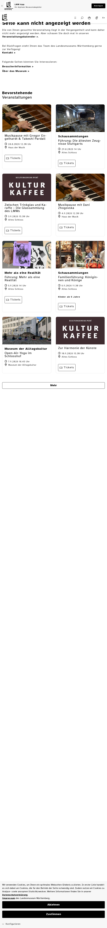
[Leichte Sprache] (89, 18)
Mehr (53, 385)
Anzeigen (98, 6)
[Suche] (82, 18)
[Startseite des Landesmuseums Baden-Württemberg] (13, 19)
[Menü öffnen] (75, 18)
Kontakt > (9, 52)
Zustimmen (53, 914)
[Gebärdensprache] (96, 18)
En (103, 18)
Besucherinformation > (18, 66)
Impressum (8, 898)
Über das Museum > (15, 71)
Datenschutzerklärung (14, 895)
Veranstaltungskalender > (20, 37)
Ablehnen (53, 904)
